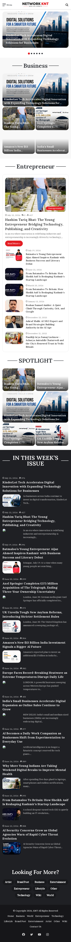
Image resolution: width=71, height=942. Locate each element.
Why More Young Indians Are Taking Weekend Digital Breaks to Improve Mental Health (34, 770)
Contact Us (35, 926)
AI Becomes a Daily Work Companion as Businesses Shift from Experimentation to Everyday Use (33, 737)
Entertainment (58, 882)
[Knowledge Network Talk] (35, 4)
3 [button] (34, 53)
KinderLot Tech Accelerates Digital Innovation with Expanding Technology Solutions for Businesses (32, 39)
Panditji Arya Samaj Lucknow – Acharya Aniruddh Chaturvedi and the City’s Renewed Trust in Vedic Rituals (45, 342)
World (50, 895)
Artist (8, 882)
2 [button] (31, 53)
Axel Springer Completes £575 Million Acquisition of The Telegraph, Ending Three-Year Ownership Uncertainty (30, 588)
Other (54, 888)
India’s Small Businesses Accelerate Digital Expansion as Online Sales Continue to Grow (34, 705)
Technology (23, 895)
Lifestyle (40, 888)
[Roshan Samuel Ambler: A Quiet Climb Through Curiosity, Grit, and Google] (14, 306)
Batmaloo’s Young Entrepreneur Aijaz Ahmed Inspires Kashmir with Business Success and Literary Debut (45, 259)
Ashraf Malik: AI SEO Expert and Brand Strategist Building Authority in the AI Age (44, 324)
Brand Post (23, 882)
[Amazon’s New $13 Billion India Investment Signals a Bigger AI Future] (18, 142)
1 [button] (29, 54)
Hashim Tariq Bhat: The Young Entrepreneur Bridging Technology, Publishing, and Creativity (34, 224)
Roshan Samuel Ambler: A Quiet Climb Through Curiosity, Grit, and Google (45, 308)
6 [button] (42, 53)
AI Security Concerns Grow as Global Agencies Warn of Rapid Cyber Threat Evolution (30, 834)
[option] (35, 30)
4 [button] (36, 53)
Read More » (14, 243)
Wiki (38, 895)
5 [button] (39, 53)
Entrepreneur (22, 888)
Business (39, 882)
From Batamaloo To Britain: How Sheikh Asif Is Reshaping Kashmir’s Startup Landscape (45, 276)
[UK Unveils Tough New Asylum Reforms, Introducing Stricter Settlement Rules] (52, 434)
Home (11, 916)
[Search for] (67, 6)
